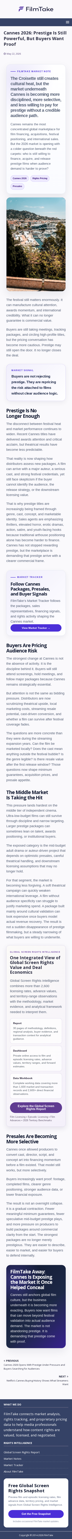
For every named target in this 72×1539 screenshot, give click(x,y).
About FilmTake (13, 1471)
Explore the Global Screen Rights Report (36, 1108)
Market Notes (12, 1458)
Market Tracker (13, 1465)
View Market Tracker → (36, 627)
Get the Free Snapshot (36, 1513)
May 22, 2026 (14, 53)
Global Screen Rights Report (22, 1452)
